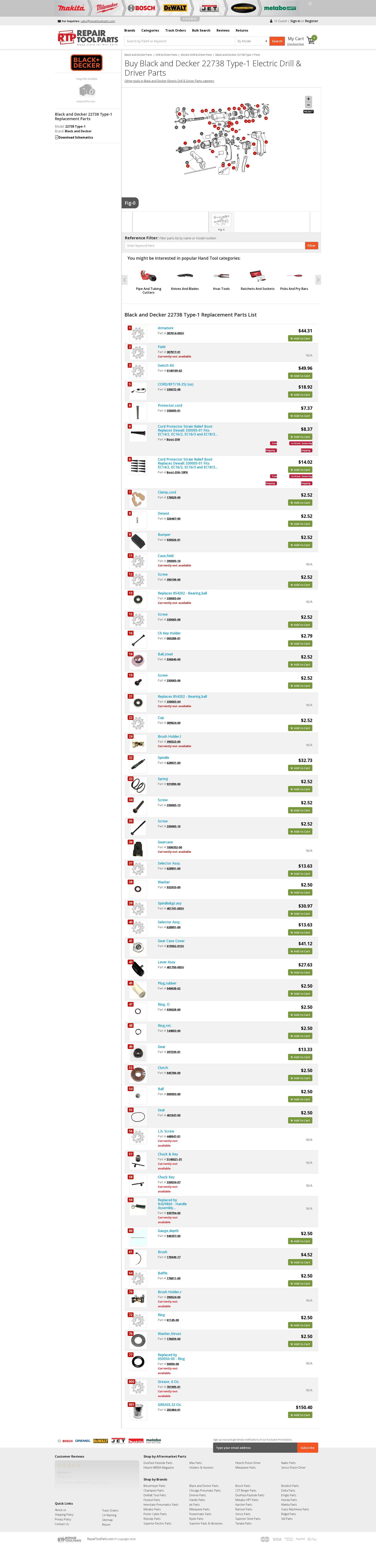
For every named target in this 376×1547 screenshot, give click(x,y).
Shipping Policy (64, 1514)
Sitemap (107, 1520)
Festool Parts (152, 1500)
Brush (162, 1252)
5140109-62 (174, 370)
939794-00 (173, 1213)
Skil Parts (287, 1519)
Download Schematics (76, 137)
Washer (164, 882)
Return (106, 1524)
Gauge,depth (168, 1231)
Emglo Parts (288, 1495)
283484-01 (173, 1410)
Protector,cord (170, 405)
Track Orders (110, 1510)
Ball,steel (165, 654)
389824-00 (173, 723)
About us (60, 1510)
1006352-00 (174, 847)
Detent (163, 513)
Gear (161, 1047)
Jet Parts (194, 1504)
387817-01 (173, 352)
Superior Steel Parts (247, 1519)
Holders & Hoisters (201, 1467)
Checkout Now (295, 44)
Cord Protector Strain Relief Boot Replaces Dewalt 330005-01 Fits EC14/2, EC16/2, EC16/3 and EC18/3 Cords (186, 430)
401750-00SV (175, 967)
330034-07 (173, 1182)
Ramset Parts (243, 1509)
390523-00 (173, 741)
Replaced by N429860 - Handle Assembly (172, 1204)
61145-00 (173, 1320)
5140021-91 (174, 1159)
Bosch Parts (242, 1486)
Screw (163, 574)
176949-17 (173, 1257)
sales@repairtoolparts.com (98, 21)
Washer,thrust (169, 1334)
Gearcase (165, 842)
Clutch (163, 1068)
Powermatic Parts (200, 1514)
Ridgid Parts (288, 1514)
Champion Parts (154, 1490)
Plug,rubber (167, 983)
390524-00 (173, 1297)
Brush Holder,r (170, 1292)
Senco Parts (242, 1514)
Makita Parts (289, 1504)
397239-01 (173, 1052)
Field (161, 347)
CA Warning (109, 1515)
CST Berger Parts (245, 1490)
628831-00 (173, 763)
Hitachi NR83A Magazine (159, 1467)
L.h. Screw (166, 1131)
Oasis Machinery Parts (295, 1509)
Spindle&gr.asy (170, 903)
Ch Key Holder (169, 633)
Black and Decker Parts (138, 54)
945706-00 (173, 1073)
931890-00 (173, 784)
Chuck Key (166, 1177)
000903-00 (173, 1094)
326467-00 (173, 518)
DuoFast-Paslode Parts (158, 1463)
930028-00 (173, 1009)
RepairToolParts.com (100, 1539)
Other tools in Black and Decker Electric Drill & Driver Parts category (169, 81)
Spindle (163, 757)
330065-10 (173, 826)
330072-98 (173, 389)
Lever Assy (166, 962)
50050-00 (173, 1364)
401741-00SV (175, 908)
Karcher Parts (243, 1504)
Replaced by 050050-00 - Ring (171, 1357)
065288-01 (173, 638)
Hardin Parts (197, 1500)
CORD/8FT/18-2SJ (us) (175, 384)
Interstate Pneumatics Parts (161, 1504)
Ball (161, 1089)
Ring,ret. (165, 1025)
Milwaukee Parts (245, 1467)
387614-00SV (175, 333)
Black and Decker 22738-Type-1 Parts (237, 54)
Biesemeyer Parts (154, 1486)
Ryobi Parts (196, 1519)
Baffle (162, 1273)
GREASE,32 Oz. (170, 1404)
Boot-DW (173, 439)
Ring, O (164, 1004)
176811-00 (173, 1278)
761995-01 (173, 1387)
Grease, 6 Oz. (168, 1382)
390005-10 (173, 561)
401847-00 (173, 1115)
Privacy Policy (63, 1519)
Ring (161, 1315)
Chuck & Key (168, 1154)
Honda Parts (289, 1500)
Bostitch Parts (290, 1486)
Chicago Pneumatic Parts (205, 1490)
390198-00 (173, 579)
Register (311, 21)
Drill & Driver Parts (166, 54)
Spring (163, 779)
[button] (124, 279)
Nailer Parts (288, 1463)
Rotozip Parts (152, 1519)
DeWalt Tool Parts (155, 1495)
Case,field (166, 556)
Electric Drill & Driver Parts (196, 54)
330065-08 (173, 619)
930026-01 (173, 540)
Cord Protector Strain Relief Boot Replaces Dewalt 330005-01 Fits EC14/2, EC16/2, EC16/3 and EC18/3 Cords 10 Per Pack (186, 463)
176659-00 (173, 1339)
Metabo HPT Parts (246, 1500)
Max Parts (195, 1463)
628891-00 (173, 868)
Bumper (164, 534)
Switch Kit (166, 365)
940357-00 (173, 1236)
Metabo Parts (152, 1509)
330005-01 (173, 410)
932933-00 (173, 887)
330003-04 (173, 598)
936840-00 (173, 659)
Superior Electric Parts (157, 1523)
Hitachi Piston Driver (248, 1463)
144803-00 (173, 1031)
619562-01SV (175, 946)
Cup (161, 718)
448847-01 (173, 1136)
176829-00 (173, 497)
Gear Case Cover (171, 941)
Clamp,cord (167, 492)
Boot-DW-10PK (177, 472)
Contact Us (62, 1524)
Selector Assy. (169, 863)
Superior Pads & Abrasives (206, 1523)
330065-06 (173, 680)
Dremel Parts (197, 1495)
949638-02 (173, 988)
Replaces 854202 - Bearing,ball (182, 593)
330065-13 (173, 805)
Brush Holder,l (169, 736)
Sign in (295, 21)
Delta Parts (288, 1490)
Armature (165, 328)
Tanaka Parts (243, 1523)
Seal (161, 1110)
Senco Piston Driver (293, 1467)
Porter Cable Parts (155, 1514)
